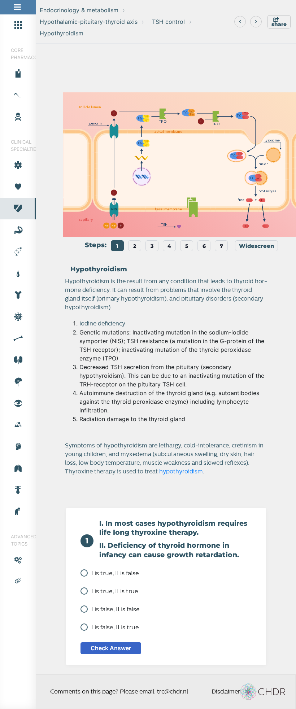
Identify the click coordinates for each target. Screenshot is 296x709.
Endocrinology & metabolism (79, 10)
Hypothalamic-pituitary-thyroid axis (89, 21)
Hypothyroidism (61, 33)
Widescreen (256, 245)
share (279, 24)
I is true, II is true (114, 591)
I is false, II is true (115, 627)
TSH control (168, 21)
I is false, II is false (115, 609)
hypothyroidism (181, 471)
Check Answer (111, 648)
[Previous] (240, 21)
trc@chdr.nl (172, 692)
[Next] (256, 21)
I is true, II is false (115, 573)
